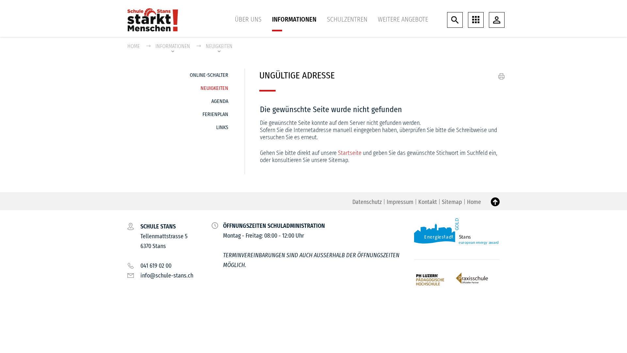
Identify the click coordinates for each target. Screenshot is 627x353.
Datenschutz (367, 202)
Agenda (219, 101)
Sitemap (452, 202)
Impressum (400, 202)
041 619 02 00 (155, 265)
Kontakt (427, 202)
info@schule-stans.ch (166, 275)
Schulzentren (347, 19)
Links (222, 127)
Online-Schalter (209, 75)
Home (133, 46)
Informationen (294, 19)
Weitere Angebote (403, 19)
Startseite (350, 153)
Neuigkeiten (214, 88)
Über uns (248, 19)
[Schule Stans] (152, 19)
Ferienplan (215, 114)
